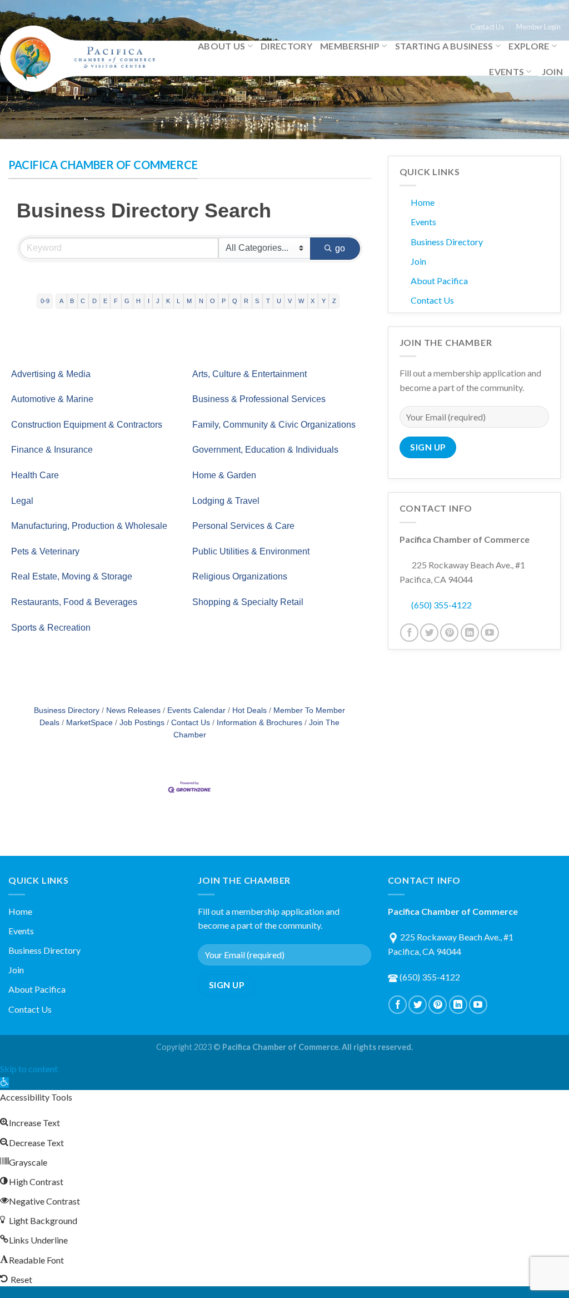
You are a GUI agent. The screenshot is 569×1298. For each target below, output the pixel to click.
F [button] (116, 301)
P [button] (224, 301)
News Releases (133, 710)
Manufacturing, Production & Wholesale (89, 526)
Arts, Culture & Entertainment (249, 374)
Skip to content (29, 1068)
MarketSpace (89, 723)
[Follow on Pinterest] (449, 632)
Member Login (538, 26)
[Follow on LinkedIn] (470, 632)
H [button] (138, 301)
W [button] (301, 301)
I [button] (148, 301)
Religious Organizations (239, 576)
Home (423, 202)
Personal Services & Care (243, 526)
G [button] (126, 301)
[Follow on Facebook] (409, 632)
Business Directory (66, 710)
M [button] (189, 301)
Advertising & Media (51, 374)
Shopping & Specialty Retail (247, 602)
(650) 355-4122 (441, 605)
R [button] (246, 301)
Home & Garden (224, 475)
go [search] (340, 248)
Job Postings (141, 723)
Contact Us (487, 26)
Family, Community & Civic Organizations (274, 424)
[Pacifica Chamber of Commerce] (82, 58)
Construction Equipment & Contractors (86, 424)
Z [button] (334, 301)
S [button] (257, 301)
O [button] (212, 301)
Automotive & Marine (52, 399)
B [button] (72, 301)
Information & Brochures (259, 723)
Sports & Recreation (51, 627)
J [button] (157, 301)
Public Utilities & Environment (251, 551)
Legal (22, 501)
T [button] (268, 301)
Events (506, 71)
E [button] (105, 301)
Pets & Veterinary (45, 551)
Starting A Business (444, 46)
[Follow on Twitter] (429, 632)
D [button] (94, 301)
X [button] (313, 301)
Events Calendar (196, 710)
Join (552, 71)
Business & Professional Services (259, 399)
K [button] (168, 301)
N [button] (201, 301)
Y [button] (324, 301)
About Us (222, 46)
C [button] (83, 301)
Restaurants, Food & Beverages (74, 602)
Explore (528, 46)
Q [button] (234, 301)
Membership (350, 46)
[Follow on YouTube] (490, 632)
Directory (286, 46)
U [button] (279, 301)
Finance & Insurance (52, 449)
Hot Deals (249, 710)
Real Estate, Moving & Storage (71, 576)
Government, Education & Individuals (265, 449)
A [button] (61, 301)
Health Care (35, 475)
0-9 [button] (45, 301)
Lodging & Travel (225, 501)
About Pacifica (439, 280)
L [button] (178, 301)
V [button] (290, 301)
